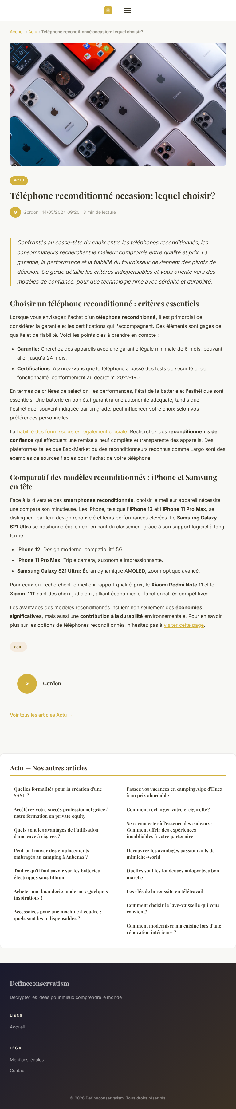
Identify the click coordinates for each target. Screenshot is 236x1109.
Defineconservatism (39, 983)
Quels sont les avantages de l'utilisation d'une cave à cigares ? (56, 833)
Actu (32, 31)
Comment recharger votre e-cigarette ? (168, 809)
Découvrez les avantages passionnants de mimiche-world (171, 853)
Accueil (17, 31)
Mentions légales (27, 1059)
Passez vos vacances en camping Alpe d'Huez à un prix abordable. (174, 792)
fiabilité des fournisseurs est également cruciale (72, 431)
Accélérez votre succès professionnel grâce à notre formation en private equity (61, 812)
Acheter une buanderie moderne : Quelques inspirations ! (61, 894)
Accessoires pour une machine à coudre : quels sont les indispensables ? (57, 914)
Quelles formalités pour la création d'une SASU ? (58, 792)
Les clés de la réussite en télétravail (165, 891)
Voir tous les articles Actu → (41, 715)
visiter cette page (184, 625)
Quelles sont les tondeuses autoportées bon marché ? (173, 874)
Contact (18, 1070)
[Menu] (127, 10)
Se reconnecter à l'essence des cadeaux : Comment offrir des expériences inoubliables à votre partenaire (169, 830)
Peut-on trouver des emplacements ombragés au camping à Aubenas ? (51, 853)
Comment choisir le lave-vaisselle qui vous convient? (173, 908)
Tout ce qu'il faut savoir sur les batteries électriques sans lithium (57, 874)
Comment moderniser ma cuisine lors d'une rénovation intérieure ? (174, 929)
